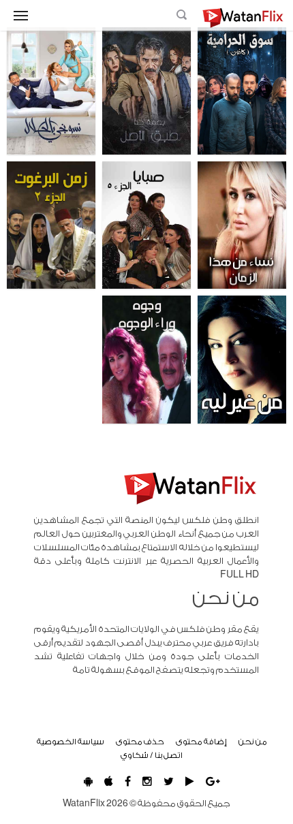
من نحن (252, 741)
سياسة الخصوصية (70, 741)
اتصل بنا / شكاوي (152, 755)
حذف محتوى (140, 741)
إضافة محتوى (201, 741)
